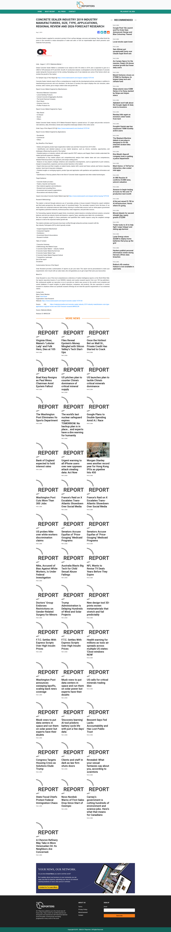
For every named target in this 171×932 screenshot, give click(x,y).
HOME (40, 11)
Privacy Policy (82, 909)
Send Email (43, 296)
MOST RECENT (50, 11)
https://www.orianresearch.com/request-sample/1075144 (75, 78)
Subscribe (119, 915)
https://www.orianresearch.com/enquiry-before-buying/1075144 (89, 196)
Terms (80, 907)
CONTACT (72, 11)
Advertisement (83, 912)
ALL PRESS (62, 11)
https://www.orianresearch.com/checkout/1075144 (73, 128)
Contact (80, 915)
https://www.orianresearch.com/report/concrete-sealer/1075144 (62, 301)
